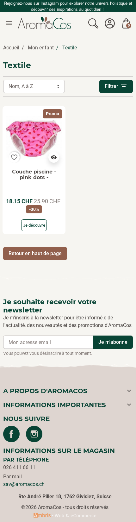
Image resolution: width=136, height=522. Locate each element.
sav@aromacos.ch (24, 484)
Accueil (11, 48)
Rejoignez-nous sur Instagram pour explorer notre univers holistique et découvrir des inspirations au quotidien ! (68, 6)
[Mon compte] (109, 23)
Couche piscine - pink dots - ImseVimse (34, 177)
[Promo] (34, 137)
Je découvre (34, 225)
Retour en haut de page (35, 253)
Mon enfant (41, 48)
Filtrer (116, 86)
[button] (93, 23)
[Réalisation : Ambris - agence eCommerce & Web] (64, 515)
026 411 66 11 (19, 467)
